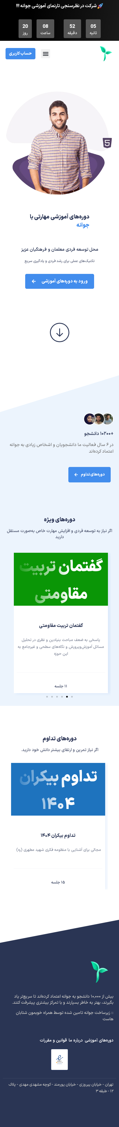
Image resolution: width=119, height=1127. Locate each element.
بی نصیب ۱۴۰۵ (61, 629)
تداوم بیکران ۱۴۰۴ (58, 835)
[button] (45, 53)
